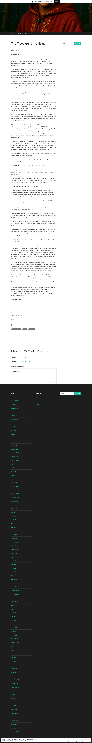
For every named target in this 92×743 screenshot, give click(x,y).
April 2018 (13, 705)
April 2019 (13, 661)
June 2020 (13, 612)
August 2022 (14, 553)
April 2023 (13, 523)
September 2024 (15, 460)
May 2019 (13, 657)
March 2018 (14, 709)
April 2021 (13, 575)
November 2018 (15, 679)
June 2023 (13, 516)
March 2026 (14, 397)
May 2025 (13, 434)
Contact (27, 33)
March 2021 (14, 579)
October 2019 (14, 638)
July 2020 (13, 609)
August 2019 (14, 646)
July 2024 (13, 467)
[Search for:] (71, 43)
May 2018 (13, 702)
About (20, 33)
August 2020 (14, 605)
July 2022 (13, 557)
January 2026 (14, 404)
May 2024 (13, 475)
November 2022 (15, 542)
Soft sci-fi (32, 329)
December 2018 (15, 676)
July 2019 (13, 650)
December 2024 (15, 449)
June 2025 (13, 430)
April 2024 (13, 478)
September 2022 (15, 549)
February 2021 (14, 583)
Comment (52, 381)
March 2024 (14, 482)
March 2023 (14, 527)
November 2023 (15, 497)
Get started (57, 1)
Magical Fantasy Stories (19, 324)
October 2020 (14, 598)
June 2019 (13, 653)
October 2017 (14, 728)
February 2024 (14, 486)
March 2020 (14, 624)
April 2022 (13, 568)
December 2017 (15, 720)
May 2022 (13, 564)
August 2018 (14, 690)
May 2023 (13, 519)
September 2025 (15, 419)
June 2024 (13, 471)
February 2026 (14, 400)
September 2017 (15, 731)
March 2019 (14, 664)
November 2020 (15, 594)
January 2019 (14, 672)
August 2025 (14, 423)
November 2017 (15, 724)
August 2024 (14, 464)
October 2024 (14, 456)
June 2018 (13, 698)
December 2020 (15, 590)
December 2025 (15, 408)
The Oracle (14, 343)
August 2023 (14, 508)
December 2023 (15, 493)
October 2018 (14, 683)
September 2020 (15, 601)
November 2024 (15, 452)
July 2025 (13, 426)
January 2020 (14, 631)
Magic (24, 329)
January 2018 (14, 717)
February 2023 (14, 531)
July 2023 (13, 512)
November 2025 (15, 412)
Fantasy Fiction (16, 329)
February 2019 (14, 668)
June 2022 (13, 560)
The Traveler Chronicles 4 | (23, 357)
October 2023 (14, 501)
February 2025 (14, 445)
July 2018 (13, 694)
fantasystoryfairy (25, 46)
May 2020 (13, 616)
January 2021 (14, 586)
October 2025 (14, 415)
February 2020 (14, 627)
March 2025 (14, 441)
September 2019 (15, 642)
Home (13, 33)
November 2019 (15, 635)
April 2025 (13, 438)
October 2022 (14, 545)
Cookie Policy (26, 740)
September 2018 (15, 687)
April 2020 (13, 620)
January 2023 (14, 534)
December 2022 (15, 538)
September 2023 (15, 504)
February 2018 (14, 713)
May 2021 (13, 571)
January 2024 (14, 490)
